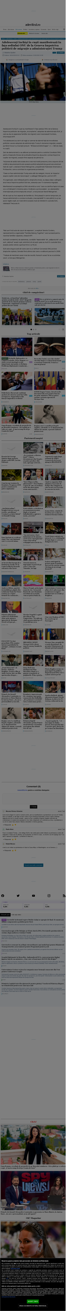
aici (7, 1278)
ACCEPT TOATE (33, 1301)
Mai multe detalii (15, 1268)
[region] (33, 1284)
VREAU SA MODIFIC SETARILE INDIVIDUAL (32, 1306)
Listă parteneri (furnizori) (8, 1296)
